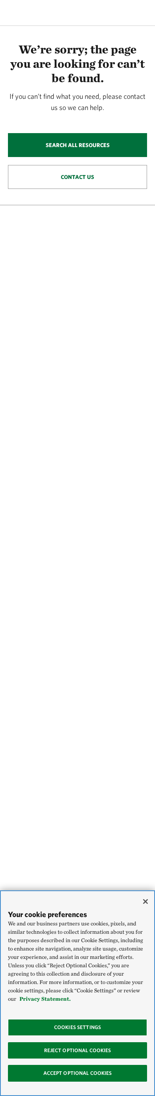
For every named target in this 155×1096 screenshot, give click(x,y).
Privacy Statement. (45, 999)
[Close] (145, 901)
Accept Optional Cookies (77, 1073)
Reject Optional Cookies (77, 1050)
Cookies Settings (77, 1027)
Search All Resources (78, 145)
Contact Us (77, 177)
